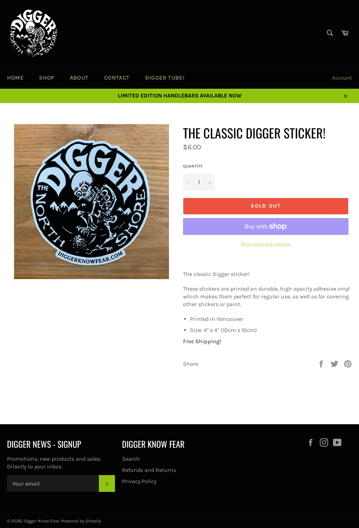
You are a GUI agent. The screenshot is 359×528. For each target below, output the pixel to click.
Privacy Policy (139, 481)
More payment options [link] (266, 244)
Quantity (193, 166)
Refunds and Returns (149, 470)
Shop (46, 77)
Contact (117, 77)
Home (15, 77)
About (79, 77)
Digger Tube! (164, 77)
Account (342, 78)
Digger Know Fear (41, 520)
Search (131, 458)
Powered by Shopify (81, 520)
